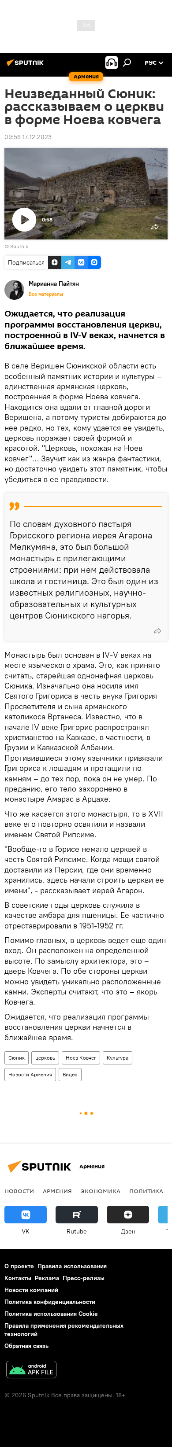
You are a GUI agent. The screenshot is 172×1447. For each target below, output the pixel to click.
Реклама (47, 1278)
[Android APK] (31, 1371)
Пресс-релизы (84, 1278)
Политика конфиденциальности (49, 1302)
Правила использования (72, 1266)
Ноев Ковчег (81, 1057)
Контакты (17, 1278)
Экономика (100, 1191)
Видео (70, 1074)
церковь (45, 1057)
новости (19, 1191)
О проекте (19, 1266)
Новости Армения (30, 1074)
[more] (157, 631)
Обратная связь (26, 1346)
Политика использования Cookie (51, 1314)
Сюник (16, 1057)
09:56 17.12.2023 (28, 137)
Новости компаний (31, 1290)
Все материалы (46, 294)
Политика (146, 1191)
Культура (117, 1057)
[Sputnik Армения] (26, 66)
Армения (57, 1191)
